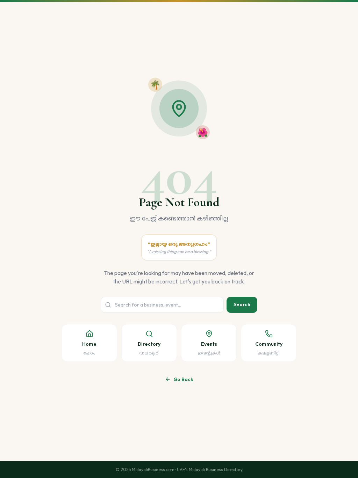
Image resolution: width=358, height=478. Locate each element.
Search (242, 304)
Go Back (183, 379)
